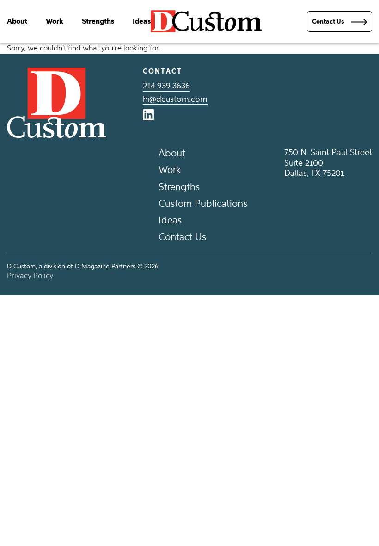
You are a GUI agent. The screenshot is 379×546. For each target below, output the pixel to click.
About (17, 21)
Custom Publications (203, 203)
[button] (339, 21)
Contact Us (182, 236)
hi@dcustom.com (175, 99)
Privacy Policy (30, 275)
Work (54, 21)
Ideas (142, 21)
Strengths (98, 21)
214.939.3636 (166, 86)
